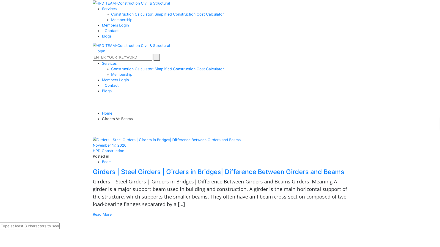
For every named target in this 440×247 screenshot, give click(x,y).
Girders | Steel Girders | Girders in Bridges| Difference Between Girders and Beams (218, 172)
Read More (102, 214)
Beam (107, 161)
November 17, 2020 (109, 145)
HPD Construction (108, 150)
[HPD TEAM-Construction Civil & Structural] (131, 2)
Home (107, 113)
